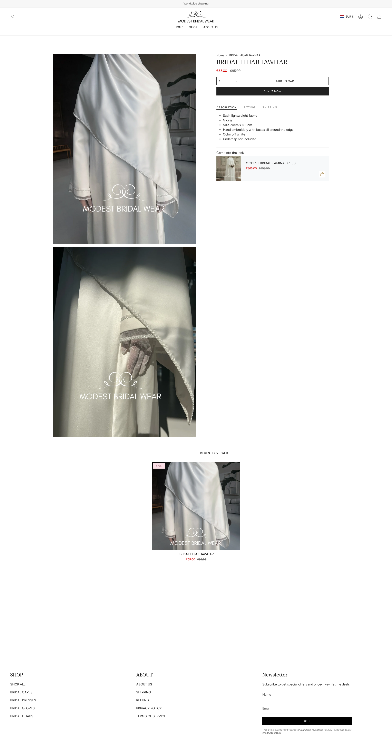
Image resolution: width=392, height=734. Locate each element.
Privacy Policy (331, 729)
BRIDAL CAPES (21, 692)
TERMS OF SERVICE (151, 716)
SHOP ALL (17, 684)
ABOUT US (144, 684)
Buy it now (273, 91)
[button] (193, 27)
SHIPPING (143, 692)
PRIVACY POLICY (149, 708)
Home (220, 55)
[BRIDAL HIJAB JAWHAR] (196, 506)
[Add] (322, 174)
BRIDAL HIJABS (21, 716)
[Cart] (379, 16)
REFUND (142, 700)
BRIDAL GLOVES (22, 708)
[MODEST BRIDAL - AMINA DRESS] (228, 168)
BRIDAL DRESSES (23, 700)
